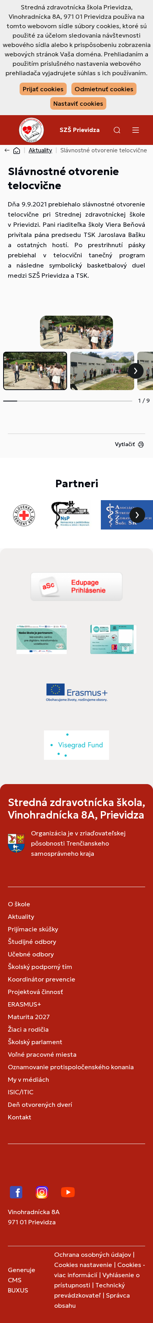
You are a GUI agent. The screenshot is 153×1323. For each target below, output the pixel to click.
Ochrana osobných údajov (92, 1254)
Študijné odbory (32, 941)
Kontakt (19, 1117)
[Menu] (135, 130)
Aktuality (40, 150)
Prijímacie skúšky (33, 929)
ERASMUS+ (24, 1004)
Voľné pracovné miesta (42, 1054)
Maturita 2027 (29, 1017)
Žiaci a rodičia (28, 1029)
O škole (19, 904)
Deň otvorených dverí (40, 1104)
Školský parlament (35, 1042)
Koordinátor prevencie (41, 979)
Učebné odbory (31, 954)
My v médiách (28, 1079)
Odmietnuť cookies (104, 89)
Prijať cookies (43, 89)
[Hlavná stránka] (16, 150)
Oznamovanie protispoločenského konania (71, 1067)
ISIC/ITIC (20, 1092)
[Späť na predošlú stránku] (9, 150)
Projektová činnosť (35, 992)
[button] (116, 130)
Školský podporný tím (40, 967)
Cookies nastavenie (83, 1265)
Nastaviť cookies (78, 103)
